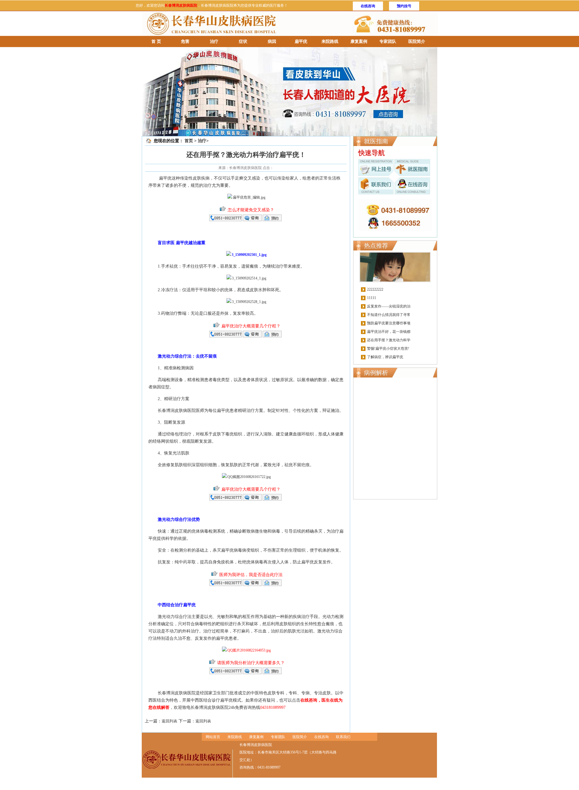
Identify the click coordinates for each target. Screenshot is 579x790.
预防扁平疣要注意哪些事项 (388, 323)
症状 (243, 41)
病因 (272, 41)
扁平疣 (301, 41)
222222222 (375, 289)
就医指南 (376, 141)
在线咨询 (368, 6)
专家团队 (387, 41)
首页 (189, 141)
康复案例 (358, 41)
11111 (371, 298)
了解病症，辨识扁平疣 (385, 357)
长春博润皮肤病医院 (181, 5)
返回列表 (169, 721)
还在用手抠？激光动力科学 (388, 340)
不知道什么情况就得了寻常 (388, 315)
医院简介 (416, 41)
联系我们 (343, 737)
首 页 (156, 41)
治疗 (214, 41)
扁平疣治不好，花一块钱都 (388, 332)
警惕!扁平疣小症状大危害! (388, 348)
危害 (185, 41)
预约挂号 (404, 6)
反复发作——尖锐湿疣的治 (388, 306)
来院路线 (329, 41)
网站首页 (213, 737)
